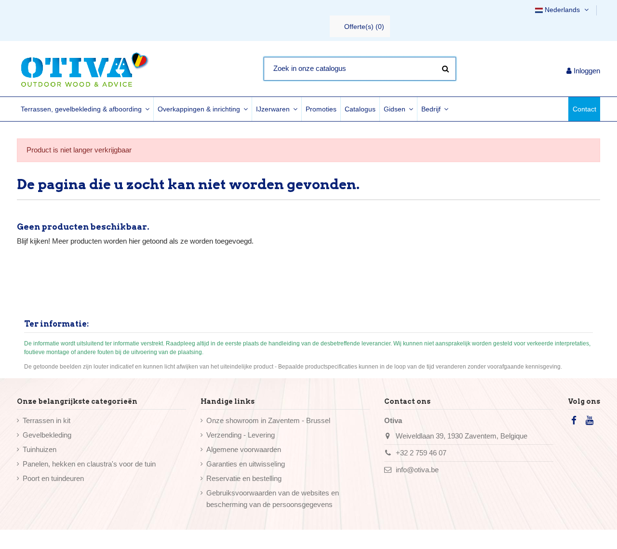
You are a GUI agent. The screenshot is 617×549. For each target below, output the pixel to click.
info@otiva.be (417, 470)
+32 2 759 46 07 (421, 453)
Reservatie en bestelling (244, 478)
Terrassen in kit (46, 420)
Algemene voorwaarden (243, 449)
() (364, 26)
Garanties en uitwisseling (245, 464)
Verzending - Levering (240, 435)
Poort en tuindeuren (53, 478)
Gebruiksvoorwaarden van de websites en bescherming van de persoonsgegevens (272, 498)
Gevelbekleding (47, 435)
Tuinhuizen (39, 449)
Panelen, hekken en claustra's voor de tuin (89, 464)
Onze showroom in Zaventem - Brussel (268, 420)
